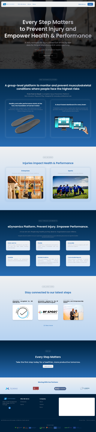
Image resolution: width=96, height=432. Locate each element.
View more (49, 325)
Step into (24, 187)
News (34, 4)
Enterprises (23, 401)
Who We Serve (22, 4)
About (29, 4)
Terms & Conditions (90, 420)
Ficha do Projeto (50, 425)
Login (90, 4)
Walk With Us (81, 4)
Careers (42, 404)
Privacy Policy (82, 420)
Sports (22, 404)
